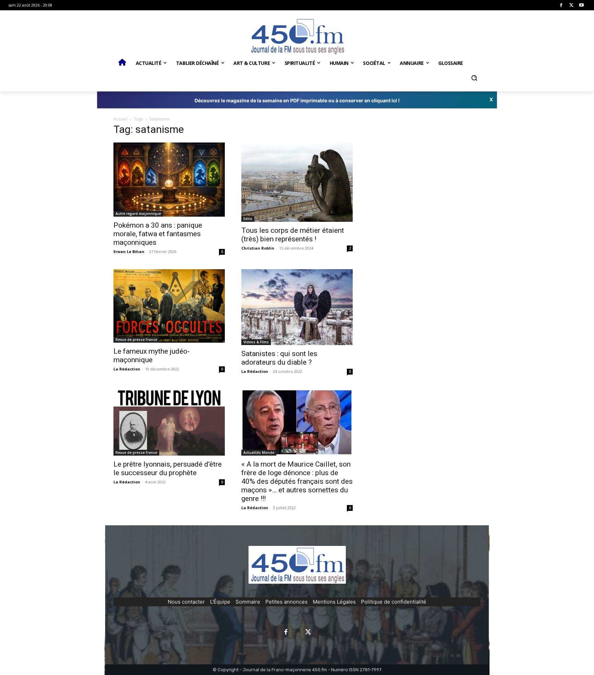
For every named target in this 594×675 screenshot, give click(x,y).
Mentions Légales (334, 601)
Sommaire (247, 601)
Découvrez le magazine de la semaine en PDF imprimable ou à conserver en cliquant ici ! (297, 100)
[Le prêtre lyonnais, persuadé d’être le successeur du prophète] (169, 422)
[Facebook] (561, 5)
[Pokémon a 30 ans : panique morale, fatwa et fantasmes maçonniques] (169, 179)
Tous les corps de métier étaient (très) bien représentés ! (292, 234)
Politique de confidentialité (393, 601)
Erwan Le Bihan (128, 251)
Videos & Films (256, 342)
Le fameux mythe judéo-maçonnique (151, 355)
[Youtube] (581, 5)
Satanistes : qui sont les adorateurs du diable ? (279, 358)
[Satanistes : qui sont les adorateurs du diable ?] (297, 307)
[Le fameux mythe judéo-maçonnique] (169, 306)
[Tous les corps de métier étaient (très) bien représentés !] (297, 182)
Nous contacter (186, 601)
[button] (474, 77)
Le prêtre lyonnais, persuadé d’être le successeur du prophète (167, 468)
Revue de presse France (136, 339)
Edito (247, 218)
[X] (571, 5)
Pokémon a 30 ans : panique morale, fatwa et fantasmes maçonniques (157, 234)
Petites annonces (286, 601)
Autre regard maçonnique (138, 213)
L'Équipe (220, 601)
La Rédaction (126, 368)
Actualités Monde (258, 452)
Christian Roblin (257, 248)
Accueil (120, 119)
